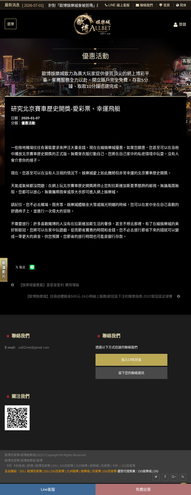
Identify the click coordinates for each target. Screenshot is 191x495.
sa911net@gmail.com (33, 347)
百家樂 (105, 466)
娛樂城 (87, 173)
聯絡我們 (146, 5)
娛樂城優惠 (113, 147)
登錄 (182, 24)
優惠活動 (28, 123)
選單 (10, 24)
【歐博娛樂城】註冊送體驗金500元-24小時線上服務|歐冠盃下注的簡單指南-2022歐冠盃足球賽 (99, 296)
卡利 (9, 466)
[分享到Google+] (174, 477)
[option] (60, 5)
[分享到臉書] (165, 477)
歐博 (40, 460)
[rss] (183, 477)
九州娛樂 (82, 466)
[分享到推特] (156, 477)
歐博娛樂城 (28, 460)
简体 (183, 5)
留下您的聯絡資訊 (131, 373)
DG (54, 466)
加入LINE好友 (131, 360)
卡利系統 (19, 466)
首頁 (166, 5)
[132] (95, 24)
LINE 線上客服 (118, 5)
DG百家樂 (66, 466)
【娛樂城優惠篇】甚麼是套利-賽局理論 (48, 285)
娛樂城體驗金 (78, 204)
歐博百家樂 (12, 460)
